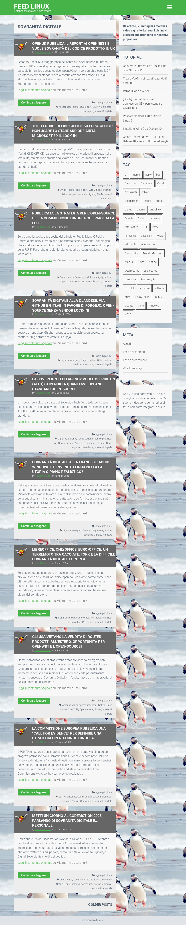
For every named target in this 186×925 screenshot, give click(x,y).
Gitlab (100, 360)
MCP (95, 107)
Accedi (127, 343)
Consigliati (131, 192)
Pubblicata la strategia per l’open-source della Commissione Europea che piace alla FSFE (73, 218)
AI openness (65, 107)
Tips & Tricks (142, 296)
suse (127, 296)
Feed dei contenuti (134, 352)
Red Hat (129, 288)
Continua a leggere (33, 102)
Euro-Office (94, 189)
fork (92, 617)
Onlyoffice (76, 622)
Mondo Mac (131, 253)
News (141, 261)
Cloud (160, 183)
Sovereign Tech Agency (70, 443)
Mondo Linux (148, 244)
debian (145, 192)
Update (129, 305)
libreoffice (106, 189)
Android (136, 174)
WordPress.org (132, 368)
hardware (154, 218)
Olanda (75, 364)
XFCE (128, 314)
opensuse (130, 279)
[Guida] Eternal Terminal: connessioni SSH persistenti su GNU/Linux (142, 104)
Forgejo (84, 360)
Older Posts (101, 904)
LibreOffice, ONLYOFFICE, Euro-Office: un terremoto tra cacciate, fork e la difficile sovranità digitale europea (73, 554)
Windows (107, 534)
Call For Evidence (67, 796)
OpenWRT (73, 709)
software (159, 288)
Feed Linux (32, 7)
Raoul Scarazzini (43, 52)
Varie (141, 305)
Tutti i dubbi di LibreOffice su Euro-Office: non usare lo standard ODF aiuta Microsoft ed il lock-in (72, 131)
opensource (150, 270)
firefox (159, 200)
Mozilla (129, 261)
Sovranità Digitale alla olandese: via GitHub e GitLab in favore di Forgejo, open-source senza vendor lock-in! (73, 305)
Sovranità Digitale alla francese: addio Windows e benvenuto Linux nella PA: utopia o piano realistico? (70, 467)
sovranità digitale (103, 111)
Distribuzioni (132, 200)
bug (158, 174)
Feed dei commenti (135, 360)
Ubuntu (158, 296)
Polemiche (87, 622)
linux (109, 102)
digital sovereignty (82, 107)
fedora (147, 200)
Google (129, 218)
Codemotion (66, 879)
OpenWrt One (86, 709)
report (90, 111)
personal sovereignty (82, 884)
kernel (155, 227)
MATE (160, 235)
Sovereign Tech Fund (94, 443)
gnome (141, 209)
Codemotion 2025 (83, 879)
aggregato (101, 102)
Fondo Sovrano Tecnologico (92, 438)
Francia (86, 530)
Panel (67, 884)
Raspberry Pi (148, 279)
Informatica (131, 227)
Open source (67, 281)
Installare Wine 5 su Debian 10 (142, 128)
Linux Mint (146, 235)
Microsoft (67, 194)
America (66, 705)
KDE (145, 227)
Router (98, 709)
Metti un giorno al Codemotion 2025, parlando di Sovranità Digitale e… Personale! (67, 820)
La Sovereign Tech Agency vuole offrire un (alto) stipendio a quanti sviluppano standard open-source (73, 384)
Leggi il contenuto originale (35, 90)
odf (75, 194)
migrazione (97, 530)
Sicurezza (144, 288)
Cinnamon (147, 183)
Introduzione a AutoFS (137, 91)
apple (148, 174)
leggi (94, 705)
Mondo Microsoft (153, 253)
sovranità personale (102, 888)
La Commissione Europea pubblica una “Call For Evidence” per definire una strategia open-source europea (69, 733)
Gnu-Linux (155, 209)
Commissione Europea (71, 277)
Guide (141, 218)
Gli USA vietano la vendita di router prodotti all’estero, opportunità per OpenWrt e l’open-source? (68, 641)
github (93, 360)
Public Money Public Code (88, 281)
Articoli (64, 189)
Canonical (130, 183)
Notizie (102, 107)
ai (126, 174)
